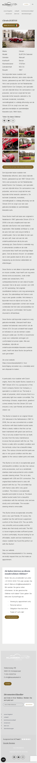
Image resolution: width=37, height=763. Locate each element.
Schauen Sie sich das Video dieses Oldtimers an (18, 167)
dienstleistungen (26, 13)
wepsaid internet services (18, 752)
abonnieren (29, 704)
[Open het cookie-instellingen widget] (3, 759)
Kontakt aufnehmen (11, 617)
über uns (16, 13)
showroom (9, 13)
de (32, 4)
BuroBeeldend (18, 748)
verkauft (17, 11)
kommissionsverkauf (27, 11)
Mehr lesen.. (17, 112)
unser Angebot (8, 11)
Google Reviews (9, 743)
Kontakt (8, 683)
